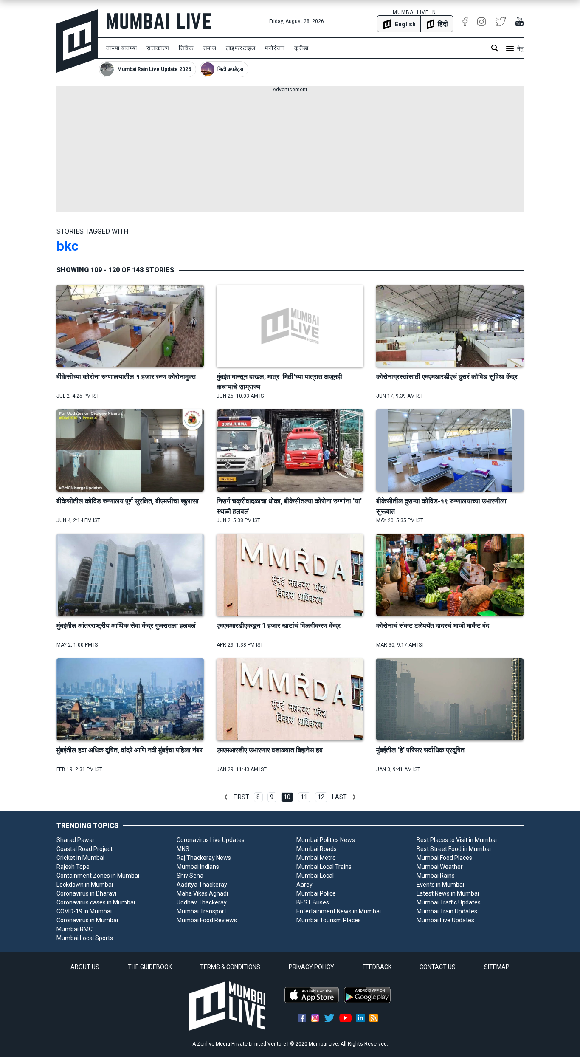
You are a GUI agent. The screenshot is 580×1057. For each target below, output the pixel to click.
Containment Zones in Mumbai (97, 875)
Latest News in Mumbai (448, 893)
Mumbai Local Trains (324, 866)
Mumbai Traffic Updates (449, 902)
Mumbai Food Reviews (207, 920)
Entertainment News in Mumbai (338, 911)
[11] (354, 797)
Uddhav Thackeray (202, 902)
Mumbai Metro (316, 857)
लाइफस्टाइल (241, 48)
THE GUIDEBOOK (150, 967)
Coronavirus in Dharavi (86, 893)
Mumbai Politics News (325, 840)
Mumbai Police (316, 893)
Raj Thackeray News (204, 857)
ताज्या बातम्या (121, 48)
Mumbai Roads (316, 848)
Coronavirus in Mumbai (87, 920)
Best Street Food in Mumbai (454, 848)
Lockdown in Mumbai (84, 884)
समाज (210, 48)
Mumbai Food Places (444, 857)
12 (321, 797)
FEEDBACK (377, 967)
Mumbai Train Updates (447, 911)
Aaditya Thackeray (202, 884)
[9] (226, 797)
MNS (183, 848)
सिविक (186, 48)
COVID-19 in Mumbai (84, 911)
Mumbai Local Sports (84, 938)
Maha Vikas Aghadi (202, 893)
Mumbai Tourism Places (328, 920)
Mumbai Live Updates (445, 920)
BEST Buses (312, 902)
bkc (67, 246)
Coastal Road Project (84, 848)
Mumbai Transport (201, 911)
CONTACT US (438, 967)
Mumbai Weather (440, 866)
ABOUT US (84, 967)
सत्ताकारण (157, 48)
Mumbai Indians (198, 866)
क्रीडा (301, 48)
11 (304, 797)
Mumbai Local (315, 875)
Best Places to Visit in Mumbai (457, 840)
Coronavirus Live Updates (211, 840)
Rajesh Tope (73, 866)
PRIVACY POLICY (311, 967)
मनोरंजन (275, 48)
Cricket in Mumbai (80, 857)
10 (287, 797)
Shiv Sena (190, 875)
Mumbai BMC (74, 929)
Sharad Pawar (75, 840)
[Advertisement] (290, 152)
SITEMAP (497, 967)
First (241, 797)
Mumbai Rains (436, 875)
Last (339, 797)
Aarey (304, 884)
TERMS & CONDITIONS (230, 967)
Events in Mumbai (440, 884)
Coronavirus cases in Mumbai (95, 902)
